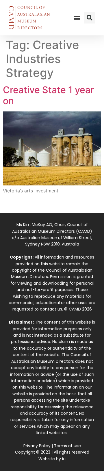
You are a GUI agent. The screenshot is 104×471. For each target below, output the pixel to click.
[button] (77, 17)
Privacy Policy (37, 446)
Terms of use (67, 446)
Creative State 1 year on (48, 95)
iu (64, 459)
